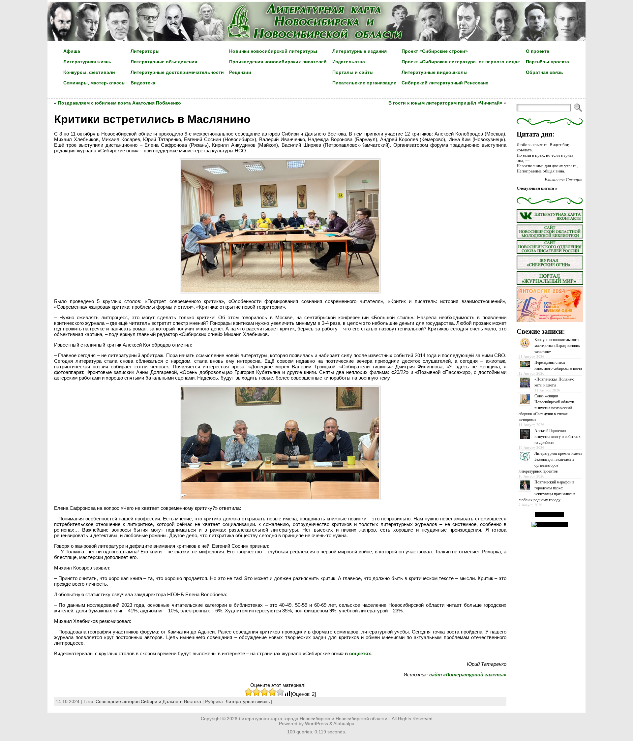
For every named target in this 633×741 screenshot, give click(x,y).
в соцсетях (358, 653)
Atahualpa (343, 723)
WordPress (316, 723)
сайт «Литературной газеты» (467, 674)
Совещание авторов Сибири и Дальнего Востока (148, 701)
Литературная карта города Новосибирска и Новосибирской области (313, 718)
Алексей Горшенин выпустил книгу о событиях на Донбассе (557, 436)
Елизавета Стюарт (563, 179)
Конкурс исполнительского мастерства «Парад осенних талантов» (557, 345)
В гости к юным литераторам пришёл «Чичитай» (445, 103)
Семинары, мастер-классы (94, 82)
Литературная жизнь (87, 61)
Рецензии (240, 72)
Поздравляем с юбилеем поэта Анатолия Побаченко (119, 103)
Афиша (71, 51)
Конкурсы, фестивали (89, 72)
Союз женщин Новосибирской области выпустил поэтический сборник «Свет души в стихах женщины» (546, 408)
